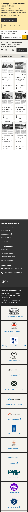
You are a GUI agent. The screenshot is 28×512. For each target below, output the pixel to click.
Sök (24, 37)
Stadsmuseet (4, 230)
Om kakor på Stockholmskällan (9, 15)
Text (9, 56)
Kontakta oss (4, 249)
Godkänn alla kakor (9, 20)
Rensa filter (24, 56)
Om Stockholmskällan (7, 253)
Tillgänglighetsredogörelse (8, 256)
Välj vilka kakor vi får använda (12, 26)
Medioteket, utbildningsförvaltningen (11, 227)
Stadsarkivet (4, 241)
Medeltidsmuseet (5, 234)
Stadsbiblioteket (5, 237)
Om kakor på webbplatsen (8, 260)
